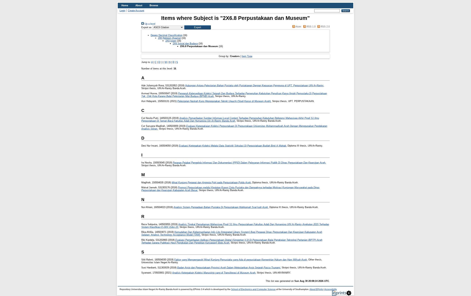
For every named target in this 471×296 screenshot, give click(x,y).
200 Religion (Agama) (169, 38)
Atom (298, 26)
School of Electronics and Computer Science (253, 289)
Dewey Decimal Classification (166, 35)
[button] (197, 27)
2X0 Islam (170, 40)
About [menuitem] (138, 5)
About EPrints (316, 289)
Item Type (247, 56)
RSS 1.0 (310, 26)
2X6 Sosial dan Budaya (185, 43)
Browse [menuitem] (154, 5)
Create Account (136, 10)
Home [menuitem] (124, 5)
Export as (146, 27)
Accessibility (331, 289)
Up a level (149, 23)
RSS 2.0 (325, 26)
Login (122, 10)
